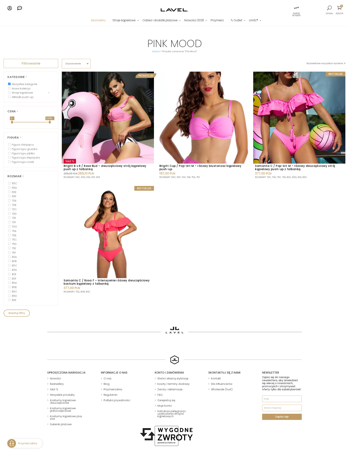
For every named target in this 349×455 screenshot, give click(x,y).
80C (14, 265)
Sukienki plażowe (61, 424)
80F (14, 278)
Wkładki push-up (22, 97)
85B (14, 287)
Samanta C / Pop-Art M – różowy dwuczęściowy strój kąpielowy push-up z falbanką (295, 167)
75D (14, 244)
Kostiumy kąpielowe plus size (66, 417)
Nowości (55, 378)
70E (14, 218)
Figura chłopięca (23, 145)
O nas (107, 378)
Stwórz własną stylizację (172, 378)
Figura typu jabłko (23, 153)
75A (14, 231)
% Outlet (236, 20)
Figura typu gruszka (24, 149)
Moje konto (164, 406)
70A (14, 201)
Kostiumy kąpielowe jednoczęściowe (63, 409)
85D (14, 296)
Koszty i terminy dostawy (173, 384)
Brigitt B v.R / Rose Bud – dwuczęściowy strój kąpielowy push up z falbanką (105, 167)
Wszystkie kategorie (24, 84)
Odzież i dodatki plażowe (160, 20)
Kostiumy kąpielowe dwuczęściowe (63, 401)
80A (14, 257)
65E (14, 192)
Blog (106, 384)
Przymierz (217, 20)
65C (14, 183)
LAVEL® (253, 20)
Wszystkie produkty (62, 395)
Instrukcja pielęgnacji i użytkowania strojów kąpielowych (171, 413)
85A (14, 283)
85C (14, 291)
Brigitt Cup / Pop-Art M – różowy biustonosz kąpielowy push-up (200, 167)
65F (14, 196)
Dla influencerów (221, 384)
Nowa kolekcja (21, 88)
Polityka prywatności (117, 400)
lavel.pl (156, 51)
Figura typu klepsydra (26, 157)
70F (14, 222)
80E (14, 274)
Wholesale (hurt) (221, 389)
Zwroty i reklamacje (169, 389)
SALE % (54, 389)
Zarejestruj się (166, 400)
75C (14, 239)
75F (14, 252)
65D (14, 188)
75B (14, 235)
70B (14, 205)
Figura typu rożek (23, 162)
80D (14, 270)
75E (14, 248)
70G (14, 226)
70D (14, 214)
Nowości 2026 (194, 20)
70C (14, 209)
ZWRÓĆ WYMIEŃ (296, 14)
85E (14, 300)
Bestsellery (98, 20)
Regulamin (110, 395)
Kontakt (216, 378)
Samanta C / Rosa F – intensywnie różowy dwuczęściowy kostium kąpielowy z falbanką (107, 282)
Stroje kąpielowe (124, 20)
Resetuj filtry (17, 313)
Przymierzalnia (113, 389)
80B (14, 261)
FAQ (160, 395)
